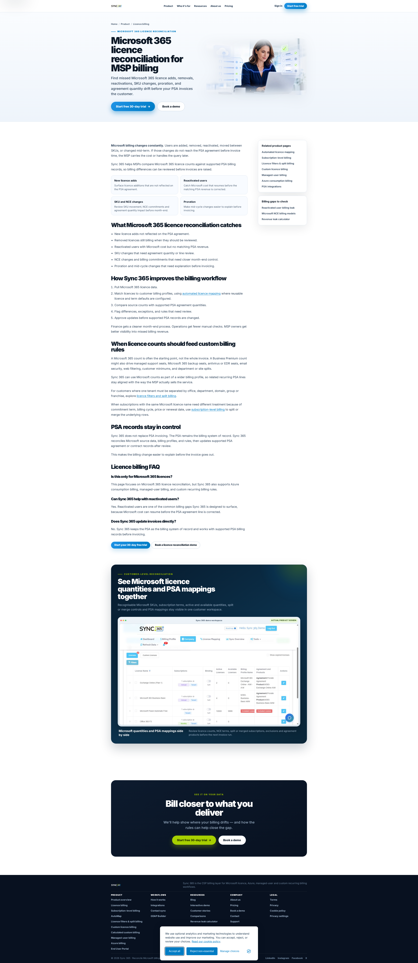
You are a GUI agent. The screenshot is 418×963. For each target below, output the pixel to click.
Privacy (274, 905)
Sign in (278, 5)
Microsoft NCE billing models (279, 213)
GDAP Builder (158, 916)
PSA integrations (271, 186)
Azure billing (118, 943)
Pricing (229, 6)
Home (114, 24)
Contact (234, 916)
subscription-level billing (208, 409)
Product (168, 6)
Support (234, 921)
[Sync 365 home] (116, 6)
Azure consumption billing (277, 180)
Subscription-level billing (276, 157)
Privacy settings (279, 916)
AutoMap (116, 916)
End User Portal (120, 948)
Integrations (158, 905)
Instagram (283, 958)
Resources (200, 6)
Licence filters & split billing (278, 163)
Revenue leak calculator (276, 219)
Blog (193, 899)
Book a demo (171, 106)
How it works (158, 899)
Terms (273, 899)
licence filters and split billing (156, 396)
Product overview (121, 899)
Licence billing (119, 905)
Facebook (297, 958)
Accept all (174, 951)
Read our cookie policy (206, 941)
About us (215, 6)
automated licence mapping (201, 293)
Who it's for (183, 6)
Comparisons (198, 916)
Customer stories (200, 910)
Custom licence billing (275, 169)
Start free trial (295, 6)
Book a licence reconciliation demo (176, 544)
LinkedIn (270, 958)
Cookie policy (278, 910)
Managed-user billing (274, 175)
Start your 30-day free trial (130, 544)
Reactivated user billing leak (278, 207)
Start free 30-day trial (133, 106)
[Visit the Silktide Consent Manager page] (249, 951)
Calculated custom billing (125, 932)
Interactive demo (200, 905)
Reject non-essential (202, 951)
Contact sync (158, 910)
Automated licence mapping (278, 152)
